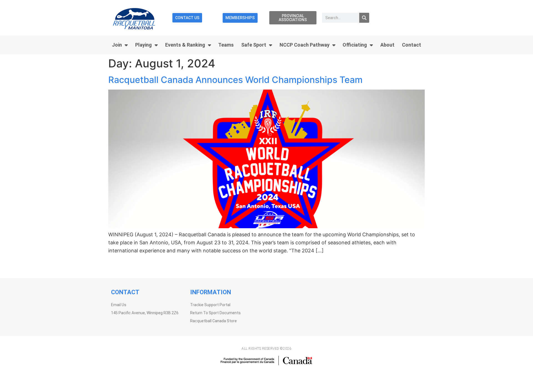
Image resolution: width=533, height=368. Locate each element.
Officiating (355, 45)
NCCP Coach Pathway (305, 45)
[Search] (364, 18)
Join (117, 45)
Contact (411, 45)
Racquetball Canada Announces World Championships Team (235, 79)
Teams (226, 45)
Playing (143, 45)
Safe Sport (253, 45)
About (387, 45)
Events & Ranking (185, 45)
